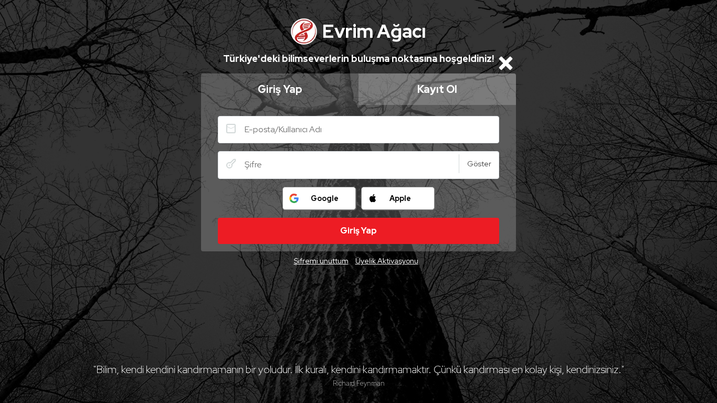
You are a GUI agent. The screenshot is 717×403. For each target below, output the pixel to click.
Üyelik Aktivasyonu (386, 261)
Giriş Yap (280, 89)
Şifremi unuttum (321, 261)
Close (505, 62)
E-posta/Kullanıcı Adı (231, 128)
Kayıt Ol (437, 89)
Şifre (231, 163)
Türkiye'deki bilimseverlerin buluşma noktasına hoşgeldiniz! (358, 58)
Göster (479, 163)
